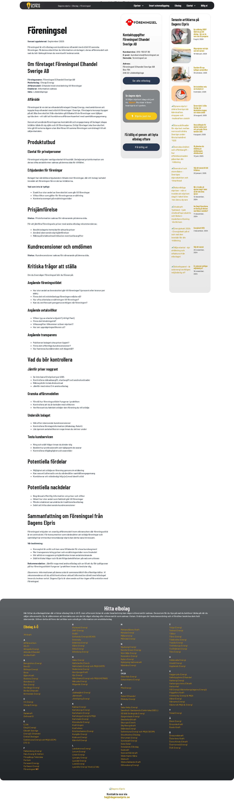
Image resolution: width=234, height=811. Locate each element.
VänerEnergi (175, 698)
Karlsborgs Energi (81, 710)
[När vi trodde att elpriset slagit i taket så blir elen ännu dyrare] (181, 194)
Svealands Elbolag (130, 746)
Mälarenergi (126, 635)
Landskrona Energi (81, 748)
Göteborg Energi (80, 651)
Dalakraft (28, 713)
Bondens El (29, 681)
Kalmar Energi (79, 707)
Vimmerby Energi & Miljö (181, 695)
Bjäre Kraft (29, 675)
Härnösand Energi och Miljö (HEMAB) (90, 678)
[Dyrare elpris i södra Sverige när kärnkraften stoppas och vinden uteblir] (181, 112)
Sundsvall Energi (129, 740)
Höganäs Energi (80, 684)
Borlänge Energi (32, 687)
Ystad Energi (175, 713)
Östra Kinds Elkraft (178, 741)
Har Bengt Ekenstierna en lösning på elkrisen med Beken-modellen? (201, 208)
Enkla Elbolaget (31, 736)
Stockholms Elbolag (130, 734)
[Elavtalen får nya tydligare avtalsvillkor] (181, 74)
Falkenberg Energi (33, 751)
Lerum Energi (79, 751)
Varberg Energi (176, 680)
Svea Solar (126, 743)
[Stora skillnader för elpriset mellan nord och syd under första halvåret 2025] (181, 133)
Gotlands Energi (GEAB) (83, 636)
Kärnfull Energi (79, 740)
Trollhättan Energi (178, 648)
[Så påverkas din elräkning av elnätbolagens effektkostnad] (181, 154)
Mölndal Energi (128, 638)
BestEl (27, 666)
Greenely (76, 639)
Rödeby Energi (128, 699)
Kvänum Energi (79, 737)
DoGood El (29, 716)
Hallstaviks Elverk (81, 663)
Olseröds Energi (129, 676)
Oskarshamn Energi (130, 679)
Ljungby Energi (79, 757)
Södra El (125, 759)
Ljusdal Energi (79, 760)
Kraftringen (78, 725)
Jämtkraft (77, 695)
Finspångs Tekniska (33, 757)
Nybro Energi (127, 659)
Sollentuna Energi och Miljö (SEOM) (138, 731)
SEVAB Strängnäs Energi (133, 713)
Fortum (27, 760)
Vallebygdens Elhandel (180, 677)
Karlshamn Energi (81, 713)
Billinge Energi (31, 669)
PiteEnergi (126, 687)
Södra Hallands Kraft (131, 762)
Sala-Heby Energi (129, 707)
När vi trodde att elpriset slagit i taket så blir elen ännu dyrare (200, 190)
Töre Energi (175, 651)
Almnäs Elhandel (32, 652)
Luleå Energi (78, 763)
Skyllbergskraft (128, 725)
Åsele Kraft (174, 727)
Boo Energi (29, 684)
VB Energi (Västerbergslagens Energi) (188, 689)
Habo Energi (78, 660)
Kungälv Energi (79, 734)
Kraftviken (77, 728)
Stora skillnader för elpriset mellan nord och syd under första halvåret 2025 (200, 128)
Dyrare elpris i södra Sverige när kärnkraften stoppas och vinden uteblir (200, 109)
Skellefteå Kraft (128, 719)
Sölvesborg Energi (130, 765)
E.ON (26, 724)
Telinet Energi (176, 630)
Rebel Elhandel (128, 696)
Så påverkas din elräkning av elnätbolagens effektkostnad (199, 149)
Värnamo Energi (177, 701)
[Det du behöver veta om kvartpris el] (181, 93)
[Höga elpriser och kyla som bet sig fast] (181, 55)
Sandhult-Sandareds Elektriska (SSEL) (139, 710)
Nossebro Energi (129, 656)
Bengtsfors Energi (33, 663)
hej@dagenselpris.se (117, 797)
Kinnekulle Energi (81, 722)
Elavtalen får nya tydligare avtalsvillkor (201, 68)
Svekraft (125, 750)
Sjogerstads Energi (130, 716)
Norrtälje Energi (129, 653)
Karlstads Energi (80, 719)
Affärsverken (30, 643)
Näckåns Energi (128, 665)
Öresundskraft (176, 735)
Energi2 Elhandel (32, 733)
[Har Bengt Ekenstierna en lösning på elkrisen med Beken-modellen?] (181, 214)
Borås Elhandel (31, 690)
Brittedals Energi (32, 693)
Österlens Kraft (176, 738)
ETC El (27, 742)
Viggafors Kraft (176, 692)
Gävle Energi (78, 645)
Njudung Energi (128, 647)
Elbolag (75, 6)
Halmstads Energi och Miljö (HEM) (88, 666)
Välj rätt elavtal (199, 247)
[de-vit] (33, 3)
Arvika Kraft (29, 655)
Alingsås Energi (31, 649)
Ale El (26, 646)
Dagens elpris (64, 6)
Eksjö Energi (30, 727)
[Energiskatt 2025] (181, 235)
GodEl (75, 633)
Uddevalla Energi (177, 660)
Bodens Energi (31, 678)
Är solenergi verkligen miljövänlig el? (201, 267)
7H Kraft (28, 634)
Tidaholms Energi (177, 639)
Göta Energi (78, 648)
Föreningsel (29, 769)
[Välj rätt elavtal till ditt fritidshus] (181, 175)
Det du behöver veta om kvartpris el (200, 88)
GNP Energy (78, 630)
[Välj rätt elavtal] (181, 254)
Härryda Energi (79, 681)
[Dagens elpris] (117, 788)
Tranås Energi (176, 642)
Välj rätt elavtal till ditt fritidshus (201, 169)
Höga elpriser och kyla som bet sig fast (201, 49)
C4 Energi (28, 702)
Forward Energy (31, 763)
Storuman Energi (129, 737)
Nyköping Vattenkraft (131, 662)
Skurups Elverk (128, 722)
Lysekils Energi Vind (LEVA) (85, 766)
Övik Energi (175, 747)
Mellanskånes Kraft (130, 629)
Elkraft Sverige (31, 730)
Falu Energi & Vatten (34, 754)
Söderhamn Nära (129, 755)
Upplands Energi (177, 666)
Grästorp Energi (80, 642)
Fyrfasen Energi (31, 766)
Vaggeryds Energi (178, 674)
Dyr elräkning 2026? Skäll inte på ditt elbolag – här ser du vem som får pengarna (201, 32)
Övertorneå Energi (178, 744)
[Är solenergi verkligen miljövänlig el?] (181, 273)
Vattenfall (174, 686)
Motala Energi (127, 632)
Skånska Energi (128, 728)
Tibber (172, 633)
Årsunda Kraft (176, 724)
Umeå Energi (175, 663)
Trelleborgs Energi (178, 645)
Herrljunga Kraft (80, 672)
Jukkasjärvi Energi (81, 692)
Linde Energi (78, 754)
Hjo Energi (77, 675)
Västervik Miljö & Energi (180, 704)
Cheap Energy (30, 705)
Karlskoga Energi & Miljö (84, 716)
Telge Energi (175, 627)
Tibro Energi (175, 636)
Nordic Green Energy (131, 650)
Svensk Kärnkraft (129, 752)
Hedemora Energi (80, 669)
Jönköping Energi (81, 698)
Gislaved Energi (80, 627)
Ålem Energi (175, 721)
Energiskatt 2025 (199, 228)
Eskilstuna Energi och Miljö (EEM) (40, 739)
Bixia (26, 672)
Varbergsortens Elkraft (180, 683)
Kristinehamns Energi (83, 731)
